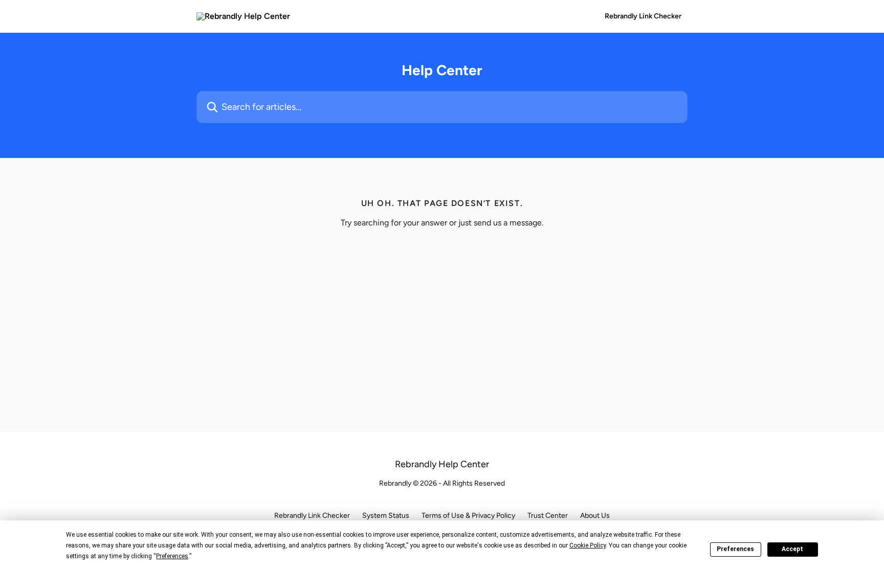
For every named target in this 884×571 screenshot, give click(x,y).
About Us (595, 515)
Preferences (735, 549)
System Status (385, 515)
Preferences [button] (172, 556)
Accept (792, 549)
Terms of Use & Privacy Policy (468, 515)
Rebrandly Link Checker (643, 16)
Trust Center (547, 515)
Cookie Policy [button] (587, 545)
